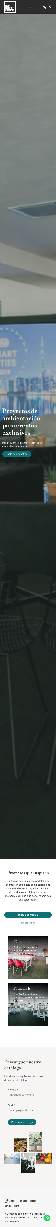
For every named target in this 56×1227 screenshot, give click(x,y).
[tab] (28, 915)
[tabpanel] (28, 984)
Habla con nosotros (17, 453)
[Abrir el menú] (29, 7)
